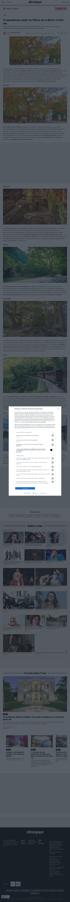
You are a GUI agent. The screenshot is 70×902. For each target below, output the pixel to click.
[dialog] (35, 451)
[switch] (52, 435)
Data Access (35, 493)
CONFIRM (25, 488)
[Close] (58, 409)
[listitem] (35, 432)
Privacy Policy (43, 493)
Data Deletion (27, 493)
